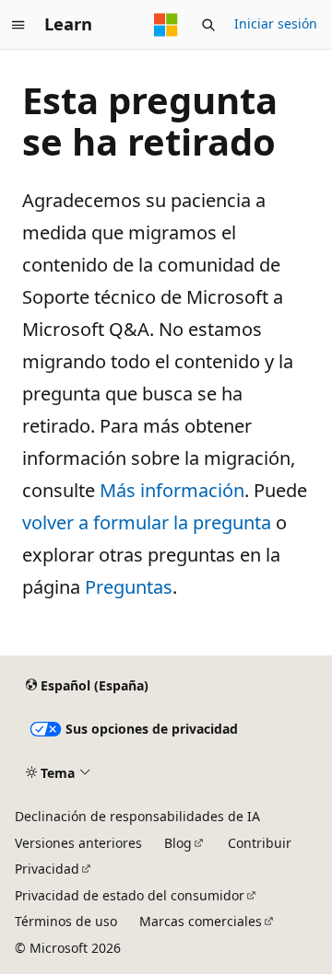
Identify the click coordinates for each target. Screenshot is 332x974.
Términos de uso (66, 921)
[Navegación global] (18, 24)
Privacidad (47, 868)
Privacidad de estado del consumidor (129, 895)
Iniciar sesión (275, 23)
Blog (178, 843)
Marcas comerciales (200, 921)
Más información (172, 490)
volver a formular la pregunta (146, 522)
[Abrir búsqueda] (208, 24)
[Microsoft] (166, 25)
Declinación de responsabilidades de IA (137, 816)
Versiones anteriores (78, 843)
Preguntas (128, 586)
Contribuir (259, 843)
